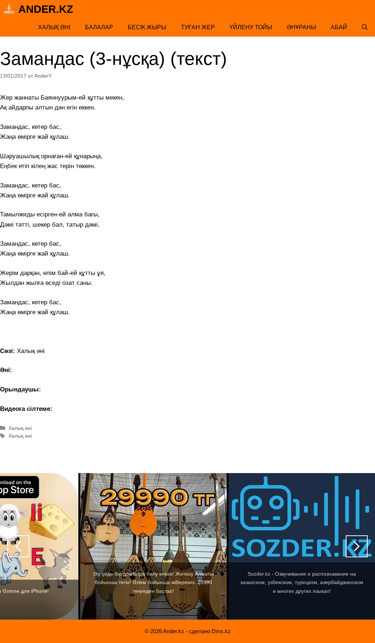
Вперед (357, 546)
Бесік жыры (147, 27)
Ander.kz (45, 9)
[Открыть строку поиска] (364, 27)
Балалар (99, 27)
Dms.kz (221, 631)
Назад (18, 546)
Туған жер (198, 27)
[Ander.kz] (9, 9)
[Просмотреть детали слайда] (153, 546)
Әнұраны (301, 27)
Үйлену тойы (251, 27)
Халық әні (54, 27)
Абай (339, 27)
